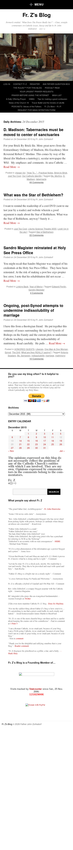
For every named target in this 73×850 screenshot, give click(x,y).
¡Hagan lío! (20, 172)
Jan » (62, 450)
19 (61, 440)
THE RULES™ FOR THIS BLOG (27, 87)
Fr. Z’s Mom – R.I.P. (52, 106)
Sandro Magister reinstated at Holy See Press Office (35, 250)
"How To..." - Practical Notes (40, 172)
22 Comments (36, 235)
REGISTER (35, 84)
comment (19, 638)
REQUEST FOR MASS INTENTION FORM (36, 109)
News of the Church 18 (19, 102)
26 (61, 444)
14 (20, 440)
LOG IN (6, 84)
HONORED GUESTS (24, 349)
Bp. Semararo (23, 355)
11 (52, 437)
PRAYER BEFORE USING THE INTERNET (30, 95)
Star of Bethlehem (45, 231)
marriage (50, 355)
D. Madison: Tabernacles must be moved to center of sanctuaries (33, 132)
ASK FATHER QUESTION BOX (56, 84)
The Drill (16, 352)
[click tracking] (36, 694)
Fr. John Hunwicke (52, 508)
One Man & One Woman (56, 349)
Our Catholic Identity (32, 175)
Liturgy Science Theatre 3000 (42, 228)
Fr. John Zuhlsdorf (44, 139)
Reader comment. (22, 645)
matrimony (60, 355)
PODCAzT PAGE (52, 87)
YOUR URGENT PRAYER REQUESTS (36, 91)
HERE (57, 541)
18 (52, 440)
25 (52, 444)
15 (28, 440)
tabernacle (41, 179)
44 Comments (36, 182)
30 (36, 447)
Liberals (39, 349)
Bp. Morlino (56, 175)
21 (20, 444)
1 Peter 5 (14, 623)
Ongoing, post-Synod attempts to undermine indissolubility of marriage (33, 310)
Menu (39, 4)
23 (36, 444)
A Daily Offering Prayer (16, 98)
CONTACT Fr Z (20, 84)
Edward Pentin (59, 286)
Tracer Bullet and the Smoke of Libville (48, 102)
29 (28, 447)
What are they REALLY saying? (36, 352)
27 (12, 447)
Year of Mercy (36, 286)
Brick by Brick (60, 172)
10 (44, 437)
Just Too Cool (14, 175)
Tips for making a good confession (52, 98)
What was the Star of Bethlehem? (33, 194)
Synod (8, 352)
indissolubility (38, 355)
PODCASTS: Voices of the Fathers (26, 106)
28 (20, 447)
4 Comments (36, 293)
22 (28, 444)
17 (44, 440)
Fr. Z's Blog (37, 14)
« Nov (11, 450)
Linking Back (22, 286)
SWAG (32, 98)
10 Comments (36, 358)
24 (44, 444)
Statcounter (36, 689)
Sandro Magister (36, 289)
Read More (12, 167)
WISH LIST (57, 95)
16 (36, 440)
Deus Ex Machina (55, 603)
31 (44, 447)
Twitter (28, 598)
